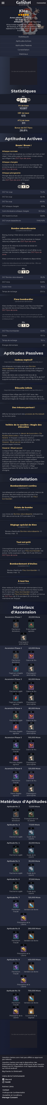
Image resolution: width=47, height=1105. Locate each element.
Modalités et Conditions (12, 1095)
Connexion (41, 3)
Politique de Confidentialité (14, 1093)
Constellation (23, 50)
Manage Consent (10, 1097)
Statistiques (23, 37)
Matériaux (23, 54)
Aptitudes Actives (23, 41)
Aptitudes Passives (24, 45)
